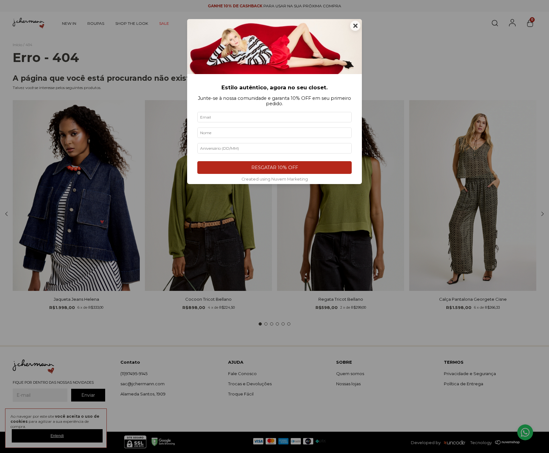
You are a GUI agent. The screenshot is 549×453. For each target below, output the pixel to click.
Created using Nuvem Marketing (274, 179)
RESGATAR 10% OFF (274, 167)
